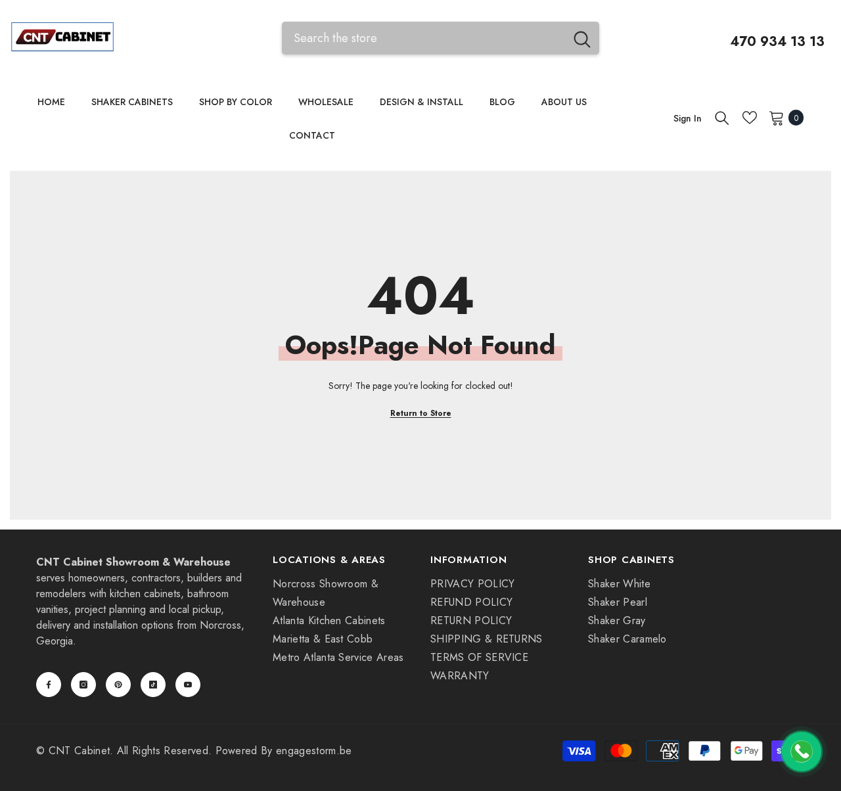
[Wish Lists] (749, 117)
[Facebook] (48, 684)
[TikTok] (153, 684)
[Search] (440, 38)
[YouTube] (187, 684)
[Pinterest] (118, 684)
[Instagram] (83, 684)
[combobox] (423, 38)
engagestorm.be (314, 750)
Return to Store (420, 413)
